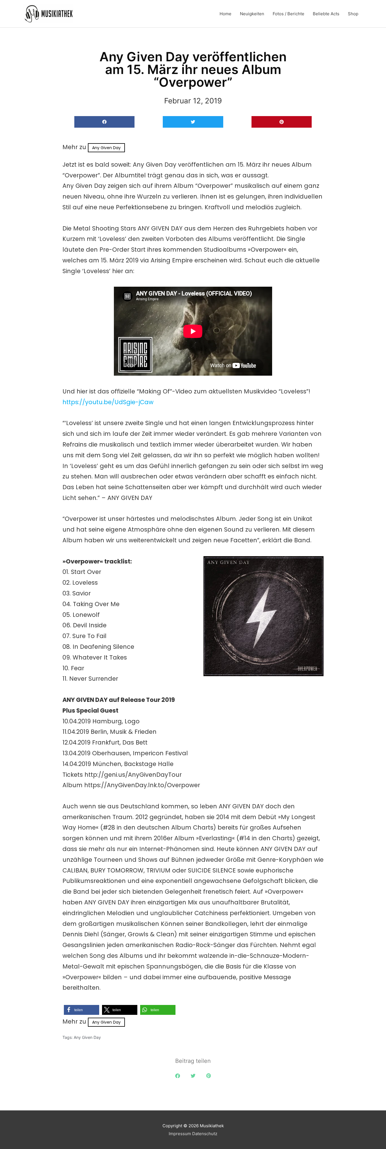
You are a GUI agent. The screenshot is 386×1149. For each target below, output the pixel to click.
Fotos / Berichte (288, 13)
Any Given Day (106, 148)
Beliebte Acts (326, 13)
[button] (104, 122)
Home (225, 13)
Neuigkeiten (252, 13)
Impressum (180, 1133)
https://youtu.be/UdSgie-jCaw (107, 402)
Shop (353, 13)
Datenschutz (204, 1133)
